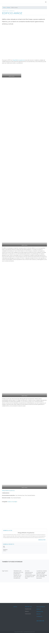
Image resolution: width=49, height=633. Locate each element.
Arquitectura (5, 10)
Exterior (27, 611)
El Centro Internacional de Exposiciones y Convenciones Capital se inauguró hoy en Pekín (30, 574)
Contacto (39, 616)
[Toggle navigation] (45, 2)
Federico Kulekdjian (12, 501)
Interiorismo (28, 613)
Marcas (38, 609)
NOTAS (15, 606)
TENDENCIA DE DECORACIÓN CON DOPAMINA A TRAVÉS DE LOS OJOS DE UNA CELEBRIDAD (18, 574)
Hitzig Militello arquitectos (18, 60)
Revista (38, 614)
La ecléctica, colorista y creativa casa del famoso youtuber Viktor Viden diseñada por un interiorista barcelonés (41, 574)
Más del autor (41, 539)
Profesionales (40, 606)
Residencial (12, 10)
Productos (39, 611)
